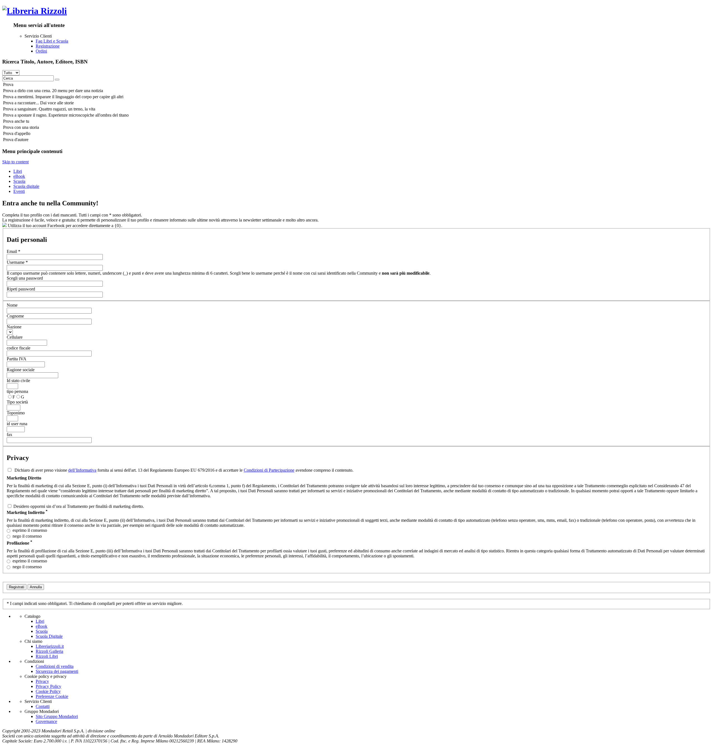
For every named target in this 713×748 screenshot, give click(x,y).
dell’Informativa (82, 470)
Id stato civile (18, 380)
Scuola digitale (26, 186)
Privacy (42, 681)
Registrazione (48, 46)
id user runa (17, 423)
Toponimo (16, 412)
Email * (13, 251)
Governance (46, 721)
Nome (12, 305)
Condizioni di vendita (55, 666)
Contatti (43, 706)
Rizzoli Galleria (49, 651)
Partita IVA (16, 358)
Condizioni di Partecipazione (269, 470)
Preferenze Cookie (52, 696)
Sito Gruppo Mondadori (57, 716)
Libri (17, 171)
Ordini (41, 51)
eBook (19, 176)
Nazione (14, 326)
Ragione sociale (21, 369)
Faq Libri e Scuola (52, 41)
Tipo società (17, 402)
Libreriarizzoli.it (50, 646)
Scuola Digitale (49, 636)
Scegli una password (25, 278)
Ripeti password (21, 289)
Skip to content (15, 161)
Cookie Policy (48, 691)
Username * (17, 262)
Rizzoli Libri (47, 656)
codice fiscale (18, 348)
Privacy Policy (48, 686)
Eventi (19, 191)
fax (9, 434)
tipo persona (17, 391)
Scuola (19, 181)
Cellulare (15, 337)
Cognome (15, 316)
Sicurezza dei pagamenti (57, 671)
